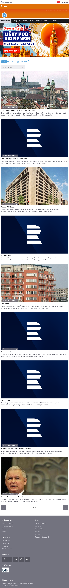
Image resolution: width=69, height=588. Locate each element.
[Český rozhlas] (6, 2)
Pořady (25, 21)
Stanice (4, 529)
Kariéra (37, 531)
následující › (65, 507)
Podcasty (5, 546)
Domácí (13, 62)
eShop (4, 531)
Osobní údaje (12, 583)
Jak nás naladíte (40, 523)
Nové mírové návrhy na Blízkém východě (16, 448)
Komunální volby (7, 526)
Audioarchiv (58, 10)
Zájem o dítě (5, 400)
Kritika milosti (6, 255)
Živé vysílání (6, 541)
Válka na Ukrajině (7, 523)
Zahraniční (24, 62)
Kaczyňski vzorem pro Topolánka (13, 497)
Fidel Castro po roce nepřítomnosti (14, 159)
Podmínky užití (22, 583)
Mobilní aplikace (7, 549)
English (30, 583)
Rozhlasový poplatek (42, 537)
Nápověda (38, 526)
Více (61, 21)
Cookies (4, 583)
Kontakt (37, 534)
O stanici (53, 21)
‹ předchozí (3, 507)
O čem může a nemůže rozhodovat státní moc (18, 110)
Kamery (65, 10)
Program (49, 10)
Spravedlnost (6, 352)
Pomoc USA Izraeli (8, 207)
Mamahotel (5, 304)
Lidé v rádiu (39, 529)
